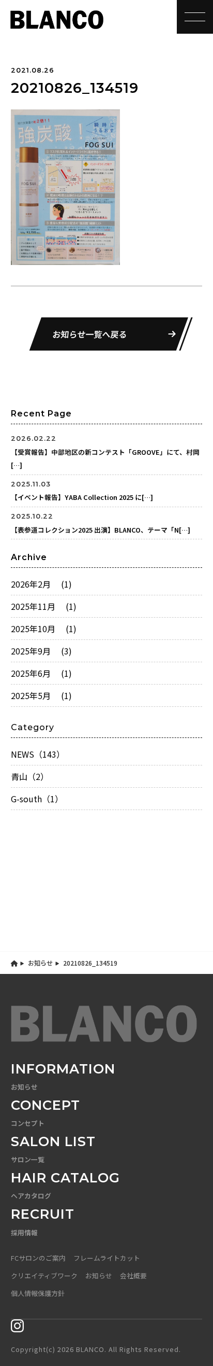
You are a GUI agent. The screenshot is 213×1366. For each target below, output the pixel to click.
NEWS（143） (38, 754)
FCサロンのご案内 (38, 1258)
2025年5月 (41, 695)
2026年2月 (41, 584)
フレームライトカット (106, 1258)
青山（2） (30, 776)
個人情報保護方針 (38, 1293)
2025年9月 (41, 651)
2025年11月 (44, 606)
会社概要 (133, 1275)
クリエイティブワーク (44, 1275)
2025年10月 (44, 628)
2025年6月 (41, 673)
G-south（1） (37, 798)
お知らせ (40, 963)
